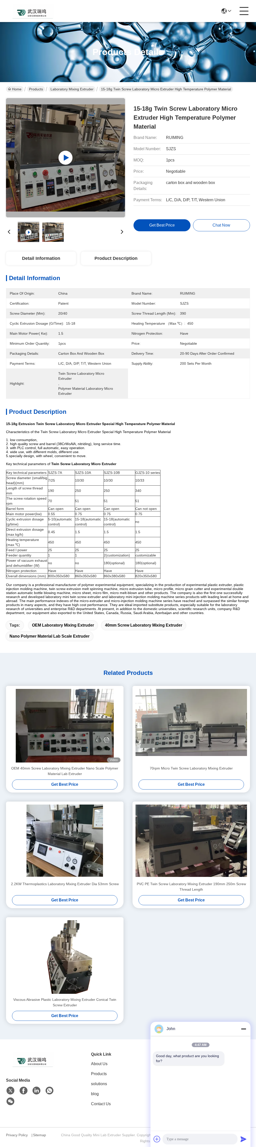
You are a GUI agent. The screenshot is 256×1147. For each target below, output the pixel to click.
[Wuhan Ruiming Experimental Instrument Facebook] (23, 1091)
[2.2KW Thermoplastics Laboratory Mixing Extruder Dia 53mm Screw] (64, 841)
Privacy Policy (17, 1135)
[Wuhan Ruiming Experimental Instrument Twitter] (10, 1091)
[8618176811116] (49, 1091)
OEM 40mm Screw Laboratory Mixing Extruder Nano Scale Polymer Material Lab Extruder (64, 771)
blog (95, 1094)
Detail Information (41, 258)
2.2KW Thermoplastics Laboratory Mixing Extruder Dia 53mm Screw (65, 884)
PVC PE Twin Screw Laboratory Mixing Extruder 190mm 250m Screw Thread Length (191, 886)
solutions (99, 1084)
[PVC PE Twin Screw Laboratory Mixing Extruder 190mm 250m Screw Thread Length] (191, 841)
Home (17, 89)
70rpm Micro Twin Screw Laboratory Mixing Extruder (191, 768)
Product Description (116, 258)
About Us (99, 1064)
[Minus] (243, 1029)
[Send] (244, 1138)
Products (36, 89)
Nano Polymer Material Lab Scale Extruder (50, 636)
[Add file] (157, 1138)
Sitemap (39, 1135)
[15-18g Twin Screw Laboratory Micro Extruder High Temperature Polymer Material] (65, 157)
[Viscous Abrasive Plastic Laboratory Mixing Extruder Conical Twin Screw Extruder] (64, 957)
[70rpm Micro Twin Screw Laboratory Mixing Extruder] (191, 725)
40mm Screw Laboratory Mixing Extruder (143, 625)
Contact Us (101, 1104)
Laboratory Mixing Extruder (72, 89)
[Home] (33, 1065)
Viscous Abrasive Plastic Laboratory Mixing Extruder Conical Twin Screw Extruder (64, 1002)
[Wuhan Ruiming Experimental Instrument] (33, 11)
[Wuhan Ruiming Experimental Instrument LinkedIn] (36, 1091)
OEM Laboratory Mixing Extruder (63, 625)
